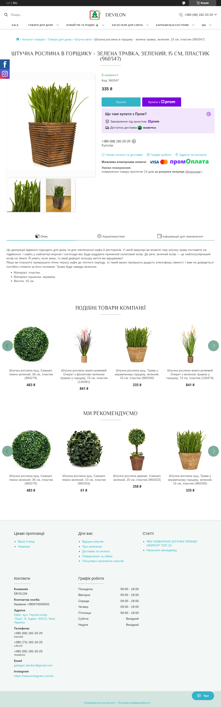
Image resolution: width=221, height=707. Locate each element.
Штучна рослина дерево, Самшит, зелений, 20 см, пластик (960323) (137, 477)
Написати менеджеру (162, 550)
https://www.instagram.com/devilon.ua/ (35, 676)
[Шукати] (6, 15)
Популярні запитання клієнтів (103, 561)
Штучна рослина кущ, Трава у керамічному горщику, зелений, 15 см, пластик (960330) (137, 374)
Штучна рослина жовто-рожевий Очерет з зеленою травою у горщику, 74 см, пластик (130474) (190, 374)
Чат (206, 695)
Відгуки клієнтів (92, 541)
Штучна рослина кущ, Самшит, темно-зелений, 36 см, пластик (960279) (31, 374)
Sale (15, 25)
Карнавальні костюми (172, 25)
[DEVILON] (94, 14)
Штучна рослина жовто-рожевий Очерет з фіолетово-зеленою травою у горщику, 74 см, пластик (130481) (84, 376)
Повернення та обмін (97, 556)
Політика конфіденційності (134, 702)
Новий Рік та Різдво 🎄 (82, 25)
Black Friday (26, 541)
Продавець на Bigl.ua (111, 699)
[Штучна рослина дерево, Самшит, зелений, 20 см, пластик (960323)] (137, 449)
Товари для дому (40, 25)
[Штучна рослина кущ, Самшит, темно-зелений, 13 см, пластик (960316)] (84, 449)
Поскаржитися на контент (100, 702)
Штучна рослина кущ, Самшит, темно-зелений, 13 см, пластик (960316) (84, 479)
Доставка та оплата (96, 551)
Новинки (24, 546)
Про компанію (92, 546)
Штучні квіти (83, 39)
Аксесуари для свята (127, 25)
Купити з (154, 102)
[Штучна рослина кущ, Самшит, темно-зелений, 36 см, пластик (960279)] (30, 344)
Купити (121, 102)
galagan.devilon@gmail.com (33, 665)
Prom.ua (131, 695)
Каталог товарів (33, 39)
